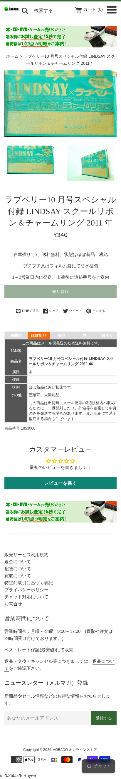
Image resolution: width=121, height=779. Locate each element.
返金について (17, 561)
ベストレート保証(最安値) (30, 649)
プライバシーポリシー (26, 589)
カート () (93, 9)
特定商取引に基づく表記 (28, 582)
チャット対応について (26, 596)
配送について (17, 568)
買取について (17, 575)
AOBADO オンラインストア (75, 750)
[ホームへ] (12, 9)
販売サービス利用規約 (26, 554)
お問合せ (13, 603)
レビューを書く (60, 483)
